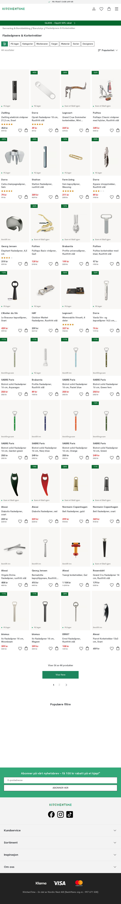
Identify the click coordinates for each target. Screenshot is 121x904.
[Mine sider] (94, 9)
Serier (76, 44)
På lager (15, 44)
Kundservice (12, 830)
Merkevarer (42, 44)
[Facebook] (51, 814)
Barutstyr (38, 28)
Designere (88, 44)
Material (65, 44)
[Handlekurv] (109, 9)
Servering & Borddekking (16, 28)
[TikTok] (69, 814)
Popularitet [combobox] (108, 50)
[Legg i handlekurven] (26, 130)
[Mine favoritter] (101, 9)
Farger (54, 44)
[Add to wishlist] (20, 130)
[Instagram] (60, 814)
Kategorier (27, 44)
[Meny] (116, 9)
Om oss (9, 867)
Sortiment (11, 842)
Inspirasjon (11, 855)
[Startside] (14, 9)
